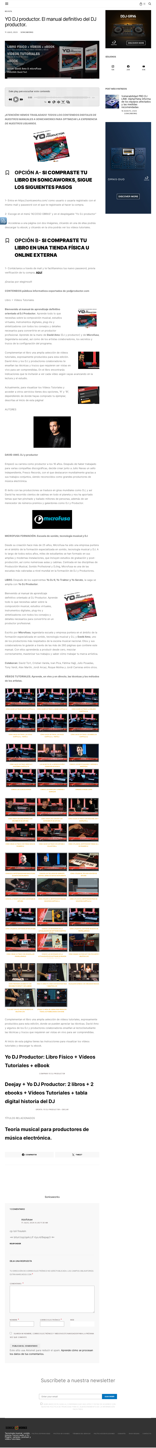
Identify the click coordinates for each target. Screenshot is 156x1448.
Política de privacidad (41, 1433)
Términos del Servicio (81, 1433)
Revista (8, 11)
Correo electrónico (51, 1319)
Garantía (122, 1433)
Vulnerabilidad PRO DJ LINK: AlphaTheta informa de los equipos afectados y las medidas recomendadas (136, 102)
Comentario (16, 1284)
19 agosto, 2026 (129, 111)
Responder (15, 1244)
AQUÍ (39, 272)
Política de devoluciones (104, 1433)
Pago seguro (134, 1433)
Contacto (147, 1433)
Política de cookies (61, 1433)
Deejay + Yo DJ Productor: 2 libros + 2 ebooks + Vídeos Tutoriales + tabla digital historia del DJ (49, 1092)
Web (72, 1320)
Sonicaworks (27, 32)
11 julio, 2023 (11, 32)
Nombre (14, 1319)
